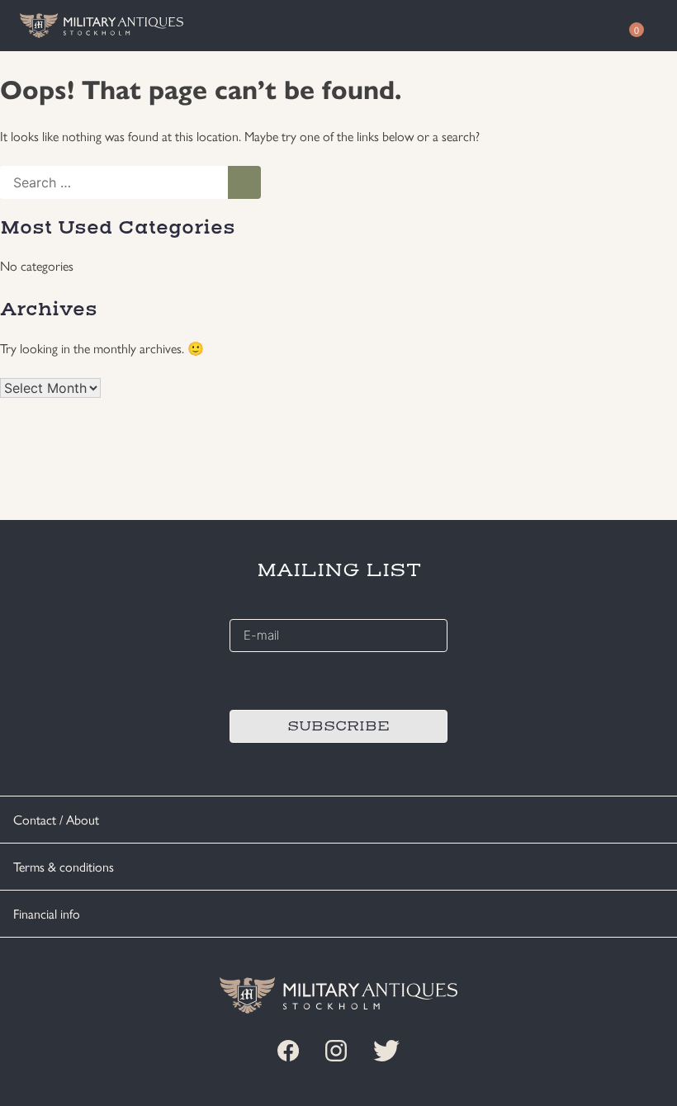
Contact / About (56, 819)
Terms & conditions (63, 866)
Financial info (46, 913)
